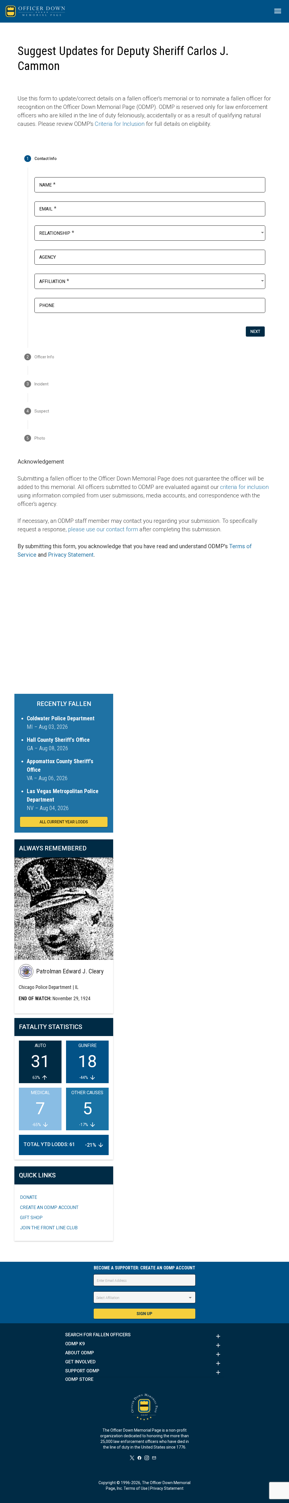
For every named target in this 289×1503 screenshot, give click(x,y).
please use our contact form (103, 529)
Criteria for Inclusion (119, 123)
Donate (28, 1197)
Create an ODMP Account (49, 1207)
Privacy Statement (71, 554)
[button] (144, 1336)
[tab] (144, 158)
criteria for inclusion (244, 487)
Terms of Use (136, 1488)
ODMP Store (79, 1379)
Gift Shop (31, 1217)
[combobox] (152, 232)
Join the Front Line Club (49, 1227)
